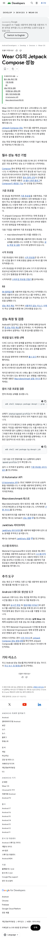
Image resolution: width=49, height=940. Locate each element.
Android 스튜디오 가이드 (11, 843)
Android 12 (6, 828)
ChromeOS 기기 (8, 790)
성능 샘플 (27, 518)
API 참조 (5, 850)
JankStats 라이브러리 (11, 530)
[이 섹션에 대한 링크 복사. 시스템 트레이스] (20, 546)
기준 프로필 (25, 196)
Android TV (6, 798)
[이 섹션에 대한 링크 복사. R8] (7, 286)
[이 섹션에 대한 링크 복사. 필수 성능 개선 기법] (28, 155)
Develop (7, 12)
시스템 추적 (41, 554)
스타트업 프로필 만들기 (22, 279)
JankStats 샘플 (23, 538)
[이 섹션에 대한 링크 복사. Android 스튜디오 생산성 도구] (35, 592)
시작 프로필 (30, 257)
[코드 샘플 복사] (45, 401)
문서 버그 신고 (7, 873)
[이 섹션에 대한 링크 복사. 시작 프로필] (15, 252)
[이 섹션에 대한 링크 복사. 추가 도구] (16, 576)
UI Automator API (10, 482)
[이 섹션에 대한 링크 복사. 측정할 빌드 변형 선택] (26, 337)
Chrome (5, 901)
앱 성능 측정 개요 (11, 327)
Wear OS (33, 12)
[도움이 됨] (17, 50)
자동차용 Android (8, 794)
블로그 (4, 737)
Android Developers (9, 45)
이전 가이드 (25, 638)
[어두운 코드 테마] (42, 401)
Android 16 (6, 812)
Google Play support (10, 877)
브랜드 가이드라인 (33, 922)
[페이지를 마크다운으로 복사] (13, 69)
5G (3, 772)
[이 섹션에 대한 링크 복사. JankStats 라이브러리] (27, 525)
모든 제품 (5, 913)
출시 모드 (33, 357)
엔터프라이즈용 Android (11, 721)
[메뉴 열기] (4, 3)
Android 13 (6, 824)
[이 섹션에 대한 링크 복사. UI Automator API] (24, 477)
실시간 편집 (15, 605)
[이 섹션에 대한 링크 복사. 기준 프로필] (16, 190)
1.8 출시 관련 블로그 (31, 180)
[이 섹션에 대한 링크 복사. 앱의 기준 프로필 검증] (26, 389)
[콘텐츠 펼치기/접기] (17, 76)
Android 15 (6, 816)
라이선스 (21, 922)
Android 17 (6, 808)
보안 (3, 725)
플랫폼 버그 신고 (8, 869)
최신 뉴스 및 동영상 (12, 666)
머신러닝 (5, 756)
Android (5, 717)
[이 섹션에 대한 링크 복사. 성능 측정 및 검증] (26, 319)
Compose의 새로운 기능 (12, 183)
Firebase (5, 905)
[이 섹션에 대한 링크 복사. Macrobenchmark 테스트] (32, 498)
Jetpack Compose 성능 (12, 128)
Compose (6, 168)
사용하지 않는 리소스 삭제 (36, 306)
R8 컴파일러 (7, 292)
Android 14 (6, 820)
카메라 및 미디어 (8, 764)
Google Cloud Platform (11, 909)
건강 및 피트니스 (8, 760)
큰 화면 (4, 782)
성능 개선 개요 (8, 306)
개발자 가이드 (7, 847)
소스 (3, 729)
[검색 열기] (31, 2)
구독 (35, 927)
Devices (20, 12)
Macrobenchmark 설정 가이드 (27, 379)
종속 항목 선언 (29, 177)
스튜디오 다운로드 (8, 854)
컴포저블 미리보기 (31, 605)
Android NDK (7, 858)
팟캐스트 (5, 741)
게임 (3, 752)
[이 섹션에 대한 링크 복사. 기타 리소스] (19, 657)
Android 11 (6, 832)
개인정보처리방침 (8, 768)
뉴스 (3, 733)
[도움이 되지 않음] (20, 50)
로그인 (43, 3)
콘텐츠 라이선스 (38, 687)
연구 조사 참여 (7, 881)
